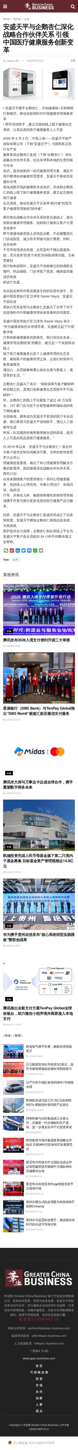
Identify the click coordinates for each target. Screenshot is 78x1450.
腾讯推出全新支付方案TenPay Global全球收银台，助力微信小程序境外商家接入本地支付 (38, 1013)
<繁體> (17, 1035)
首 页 (39, 1366)
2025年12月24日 (13, 793)
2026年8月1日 (35, 1176)
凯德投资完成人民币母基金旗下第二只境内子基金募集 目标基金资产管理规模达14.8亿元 (38, 861)
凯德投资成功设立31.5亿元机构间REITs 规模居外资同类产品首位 (48, 1102)
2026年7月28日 (35, 1056)
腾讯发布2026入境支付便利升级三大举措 (36, 640)
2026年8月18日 (35, 1074)
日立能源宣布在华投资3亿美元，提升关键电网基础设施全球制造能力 (49, 1066)
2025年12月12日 (13, 872)
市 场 (39, 1385)
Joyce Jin (13, 61)
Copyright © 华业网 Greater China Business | (34, 1425)
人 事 (39, 1404)
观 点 (39, 1411)
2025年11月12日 (13, 1024)
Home (6, 19)
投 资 (39, 1378)
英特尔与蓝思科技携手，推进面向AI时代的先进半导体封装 (50, 1222)
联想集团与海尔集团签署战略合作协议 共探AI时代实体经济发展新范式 (49, 1144)
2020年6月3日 (35, 61)
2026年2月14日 (13, 719)
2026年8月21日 (35, 1092)
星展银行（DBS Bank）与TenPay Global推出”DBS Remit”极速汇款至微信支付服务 (39, 710)
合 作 (39, 1391)
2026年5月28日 (13, 645)
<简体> (7, 1035)
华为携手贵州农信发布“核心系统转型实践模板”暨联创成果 (39, 937)
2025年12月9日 (13, 945)
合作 (15, 559)
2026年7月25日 (35, 1109)
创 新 (39, 1398)
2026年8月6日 (35, 1132)
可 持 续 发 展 (39, 1372)
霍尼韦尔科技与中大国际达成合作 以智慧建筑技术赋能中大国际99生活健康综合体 (49, 1166)
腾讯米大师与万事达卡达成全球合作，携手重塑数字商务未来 (38, 784)
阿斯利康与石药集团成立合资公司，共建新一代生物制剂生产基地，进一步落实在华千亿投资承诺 (49, 1122)
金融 (26, 19)
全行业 (17, 19)
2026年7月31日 (35, 1193)
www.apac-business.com (39, 1358)
